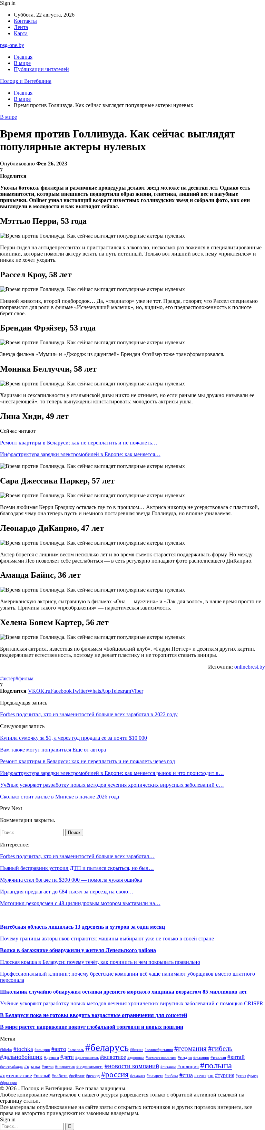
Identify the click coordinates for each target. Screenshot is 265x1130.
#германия (190, 1048)
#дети (67, 1057)
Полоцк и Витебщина (25, 81)
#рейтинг (77, 1076)
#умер (252, 1075)
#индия (185, 1057)
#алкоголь (76, 1049)
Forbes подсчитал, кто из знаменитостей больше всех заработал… (77, 856)
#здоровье (135, 1058)
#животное (113, 1057)
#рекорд (93, 1076)
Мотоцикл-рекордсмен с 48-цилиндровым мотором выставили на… (80, 903)
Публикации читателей (41, 69)
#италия (218, 1057)
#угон (241, 1076)
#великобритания (159, 1049)
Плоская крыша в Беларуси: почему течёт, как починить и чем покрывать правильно (100, 962)
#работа (60, 1075)
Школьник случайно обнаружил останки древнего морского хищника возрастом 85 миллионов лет (123, 992)
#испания (201, 1057)
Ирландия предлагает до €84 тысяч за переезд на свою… (67, 891)
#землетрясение (161, 1057)
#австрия (42, 1049)
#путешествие (16, 1075)
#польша (216, 1065)
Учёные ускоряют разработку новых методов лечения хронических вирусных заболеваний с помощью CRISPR (131, 1003)
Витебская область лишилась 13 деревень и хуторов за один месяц (82, 927)
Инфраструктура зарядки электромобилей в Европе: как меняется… (80, 454)
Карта (21, 33)
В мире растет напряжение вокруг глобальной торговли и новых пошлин (91, 1027)
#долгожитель (87, 1057)
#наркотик (65, 1066)
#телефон (204, 1075)
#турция (224, 1075)
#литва (47, 1066)
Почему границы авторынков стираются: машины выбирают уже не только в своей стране (107, 938)
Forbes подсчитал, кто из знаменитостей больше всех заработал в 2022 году (89, 714)
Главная (23, 57)
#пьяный (41, 1075)
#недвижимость (89, 1066)
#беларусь (107, 1047)
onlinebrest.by (249, 667)
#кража (32, 1066)
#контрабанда (11, 1067)
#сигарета (155, 1075)
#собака (171, 1075)
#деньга (51, 1057)
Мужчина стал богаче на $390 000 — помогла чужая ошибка (71, 880)
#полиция (188, 1066)
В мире (22, 63)
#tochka (23, 1049)
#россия (115, 1074)
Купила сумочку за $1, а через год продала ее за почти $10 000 (73, 738)
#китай (236, 1057)
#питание (168, 1067)
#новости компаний (132, 1066)
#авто (58, 1048)
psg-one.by (12, 45)
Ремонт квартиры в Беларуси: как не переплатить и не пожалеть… (78, 443)
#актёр (8, 678)
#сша (186, 1075)
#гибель (220, 1048)
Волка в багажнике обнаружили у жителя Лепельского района (78, 950)
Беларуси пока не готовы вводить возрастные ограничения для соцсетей (95, 1015)
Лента (21, 27)
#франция (8, 1083)
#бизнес (136, 1050)
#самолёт (137, 1076)
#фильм (24, 678)
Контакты (25, 21)
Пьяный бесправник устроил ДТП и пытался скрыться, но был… (77, 868)
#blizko (6, 1049)
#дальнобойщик (21, 1056)
